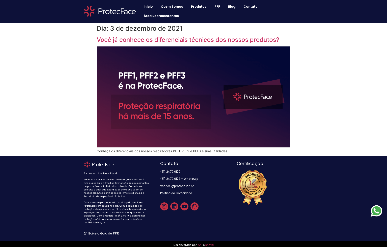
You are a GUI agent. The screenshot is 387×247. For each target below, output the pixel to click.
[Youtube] (184, 206)
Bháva (209, 245)
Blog (231, 6)
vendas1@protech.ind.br (177, 186)
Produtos (198, 6)
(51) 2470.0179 (170, 172)
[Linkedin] (174, 206)
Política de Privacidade (176, 193)
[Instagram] (164, 206)
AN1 (200, 245)
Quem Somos (172, 6)
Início (148, 6)
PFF (217, 6)
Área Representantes (161, 16)
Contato (250, 6)
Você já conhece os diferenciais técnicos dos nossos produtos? (188, 39)
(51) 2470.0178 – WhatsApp (179, 179)
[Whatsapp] (194, 206)
